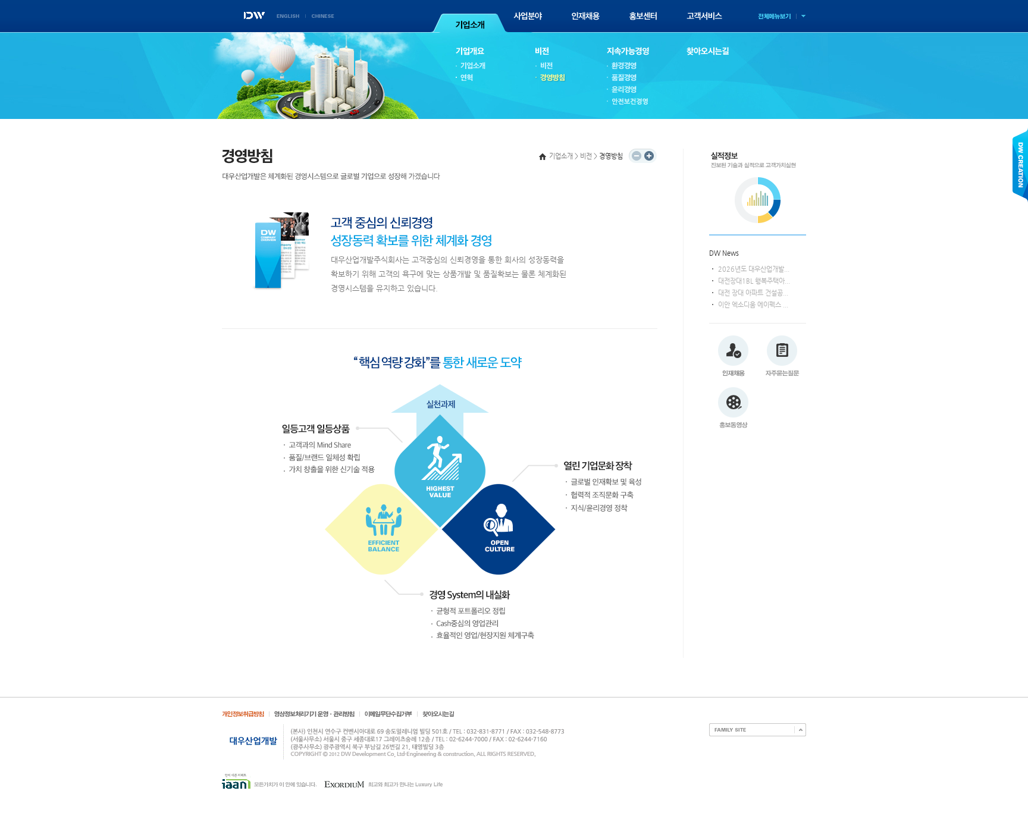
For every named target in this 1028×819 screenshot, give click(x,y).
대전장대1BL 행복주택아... (754, 281)
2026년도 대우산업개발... (753, 269)
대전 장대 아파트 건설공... (753, 293)
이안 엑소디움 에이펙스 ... (753, 305)
